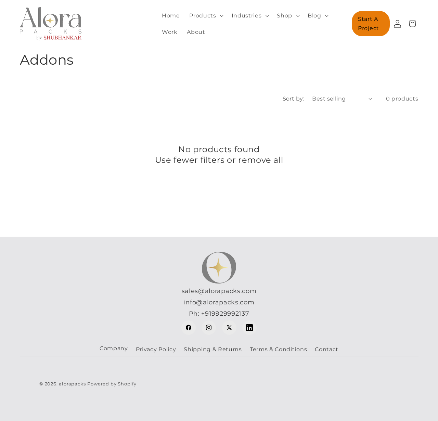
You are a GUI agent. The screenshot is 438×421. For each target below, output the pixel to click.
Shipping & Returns (213, 349)
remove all (260, 160)
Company (114, 348)
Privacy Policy (156, 349)
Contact (326, 349)
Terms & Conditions (278, 349)
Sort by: (294, 98)
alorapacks (72, 383)
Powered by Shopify (112, 383)
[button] (205, 15)
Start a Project (368, 23)
